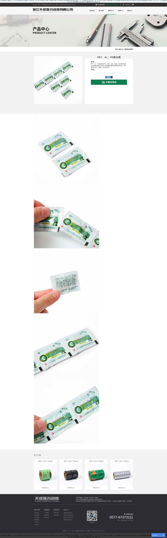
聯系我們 (56, 510)
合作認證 (36, 517)
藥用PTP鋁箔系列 (68, 515)
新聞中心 (120, 10)
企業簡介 (36, 512)
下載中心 (36, 522)
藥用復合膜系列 (129, 49)
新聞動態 (47, 510)
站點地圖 (56, 515)
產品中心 (111, 10)
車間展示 (36, 519)
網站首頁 (92, 10)
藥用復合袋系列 (68, 519)
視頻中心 (36, 524)
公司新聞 (46, 512)
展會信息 (46, 517)
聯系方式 (129, 10)
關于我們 (101, 10)
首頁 (116, 49)
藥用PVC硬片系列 (68, 517)
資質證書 (36, 515)
